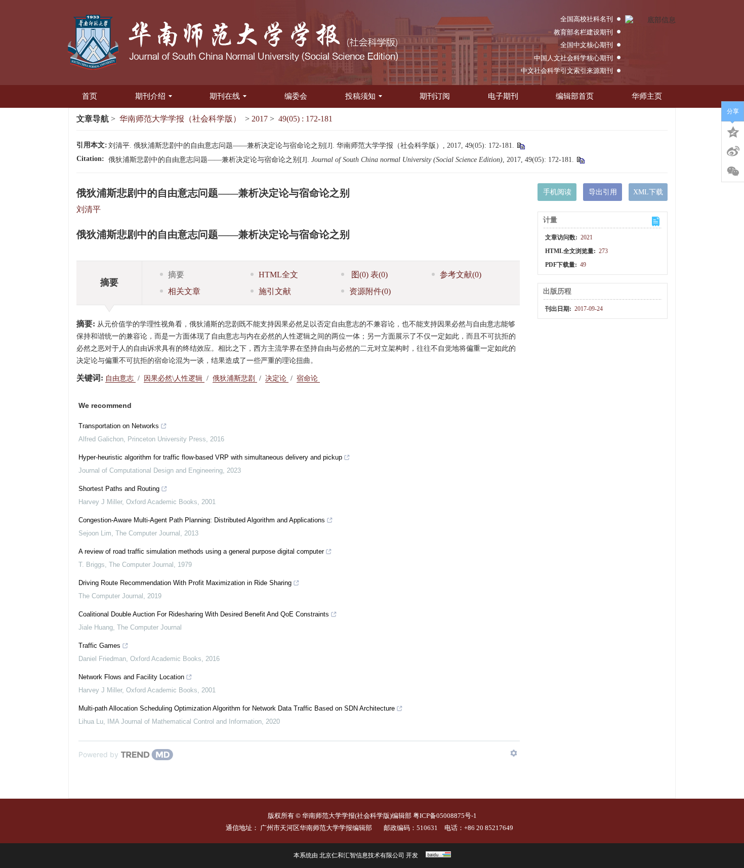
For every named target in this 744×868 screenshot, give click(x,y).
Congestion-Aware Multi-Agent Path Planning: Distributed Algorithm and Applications (201, 520)
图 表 (368, 274)
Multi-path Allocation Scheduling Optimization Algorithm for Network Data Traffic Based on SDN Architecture (236, 708)
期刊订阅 (435, 96)
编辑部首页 (575, 96)
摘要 (176, 274)
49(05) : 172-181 (305, 118)
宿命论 (308, 378)
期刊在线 (225, 96)
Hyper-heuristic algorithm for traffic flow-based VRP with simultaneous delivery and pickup (210, 457)
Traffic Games (99, 645)
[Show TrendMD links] (514, 753)
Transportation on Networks (118, 426)
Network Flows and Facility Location (131, 677)
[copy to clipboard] (580, 159)
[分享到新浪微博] (733, 151)
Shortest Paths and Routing (118, 488)
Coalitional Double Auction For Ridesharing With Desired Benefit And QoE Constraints (203, 614)
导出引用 (603, 192)
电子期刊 (503, 96)
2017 (260, 118)
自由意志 (120, 378)
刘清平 (88, 209)
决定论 (276, 378)
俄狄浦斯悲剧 (235, 378)
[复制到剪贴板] (520, 145)
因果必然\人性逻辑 (174, 378)
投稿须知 (360, 96)
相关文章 (184, 291)
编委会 (295, 96)
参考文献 (460, 274)
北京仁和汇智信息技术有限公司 (361, 855)
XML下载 (648, 192)
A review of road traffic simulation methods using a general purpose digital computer (201, 551)
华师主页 (647, 96)
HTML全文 (278, 274)
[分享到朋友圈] (733, 171)
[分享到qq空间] (733, 131)
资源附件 (370, 291)
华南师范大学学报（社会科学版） (180, 118)
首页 (89, 96)
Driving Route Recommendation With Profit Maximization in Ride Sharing (185, 583)
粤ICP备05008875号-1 (445, 815)
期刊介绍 (150, 96)
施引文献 (275, 291)
